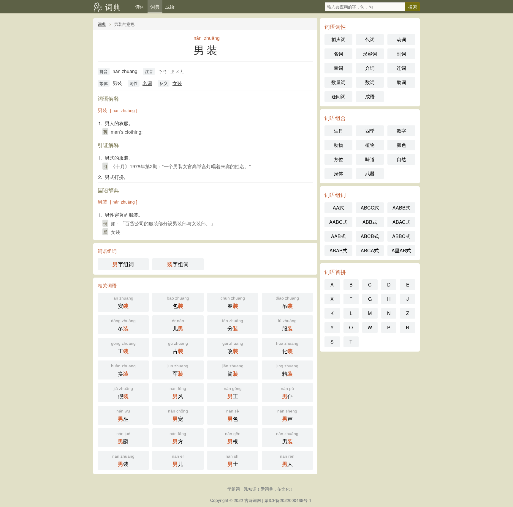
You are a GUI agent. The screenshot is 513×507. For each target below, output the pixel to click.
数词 (370, 82)
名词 (147, 83)
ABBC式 (401, 236)
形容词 (370, 53)
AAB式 (338, 236)
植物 (370, 144)
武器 (370, 173)
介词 (370, 67)
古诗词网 (252, 500)
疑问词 (338, 96)
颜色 (401, 144)
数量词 (338, 82)
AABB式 (401, 207)
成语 (170, 6)
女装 (177, 83)
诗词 (140, 6)
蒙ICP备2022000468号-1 (288, 500)
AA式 (338, 207)
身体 (338, 173)
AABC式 (338, 221)
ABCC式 (370, 207)
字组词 (123, 264)
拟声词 (338, 39)
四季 (370, 130)
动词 (401, 39)
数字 (401, 130)
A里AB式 (401, 250)
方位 (338, 159)
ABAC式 (401, 221)
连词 (401, 67)
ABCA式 (370, 250)
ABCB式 (370, 236)
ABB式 (369, 221)
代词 (370, 39)
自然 (401, 159)
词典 (113, 6)
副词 (401, 53)
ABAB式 (338, 250)
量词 (338, 67)
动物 (338, 144)
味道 (370, 159)
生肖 (338, 130)
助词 (401, 82)
